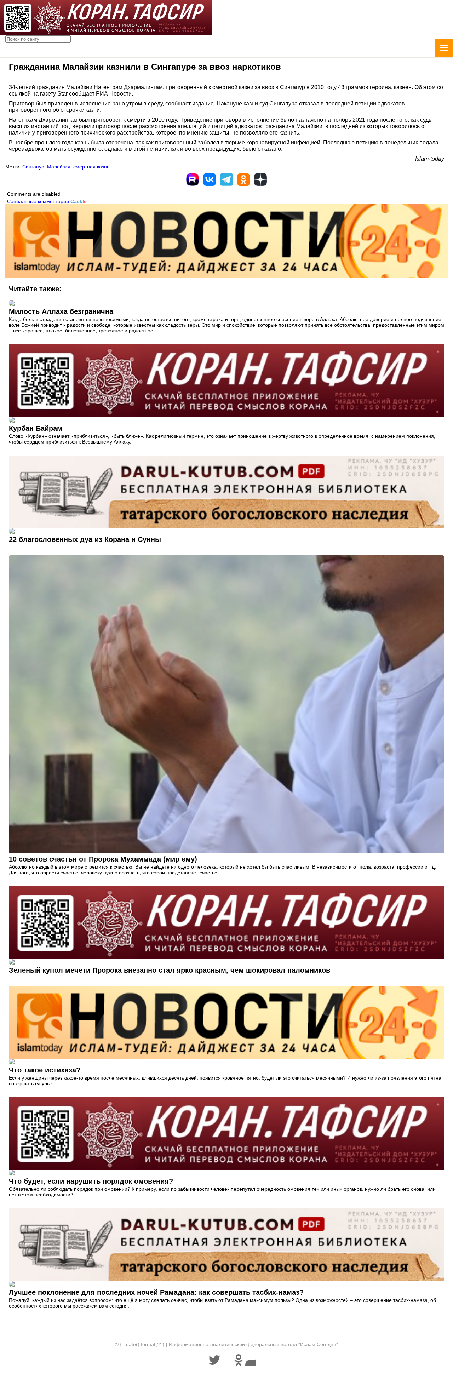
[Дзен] (260, 179)
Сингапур (33, 167)
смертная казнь (91, 167)
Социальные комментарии (47, 201)
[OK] (243, 179)
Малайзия (58, 167)
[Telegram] (226, 179)
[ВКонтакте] (209, 179)
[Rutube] (192, 179)
